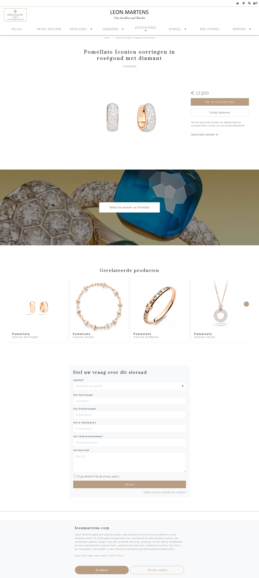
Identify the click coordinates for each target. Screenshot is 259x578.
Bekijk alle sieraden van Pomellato (129, 207)
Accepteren (102, 570)
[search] (249, 3)
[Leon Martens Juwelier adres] (244, 3)
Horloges (79, 29)
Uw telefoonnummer (88, 436)
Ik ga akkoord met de (99, 476)
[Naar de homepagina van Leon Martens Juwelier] (129, 15)
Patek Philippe (49, 29)
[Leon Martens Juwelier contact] (238, 3)
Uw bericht (81, 450)
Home (107, 38)
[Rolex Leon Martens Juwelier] (224, 14)
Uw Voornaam (84, 394)
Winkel (175, 29)
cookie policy (115, 555)
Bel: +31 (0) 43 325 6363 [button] (219, 101)
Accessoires (145, 27)
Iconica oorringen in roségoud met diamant (135, 38)
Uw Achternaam (85, 408)
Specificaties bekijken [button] (203, 134)
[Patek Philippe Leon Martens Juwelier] (34, 15)
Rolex (17, 29)
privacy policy (111, 476)
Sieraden (111, 29)
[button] (246, 304)
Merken (239, 29)
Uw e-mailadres (85, 422)
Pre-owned (210, 29)
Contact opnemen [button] (220, 112)
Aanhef (79, 380)
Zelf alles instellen (157, 570)
